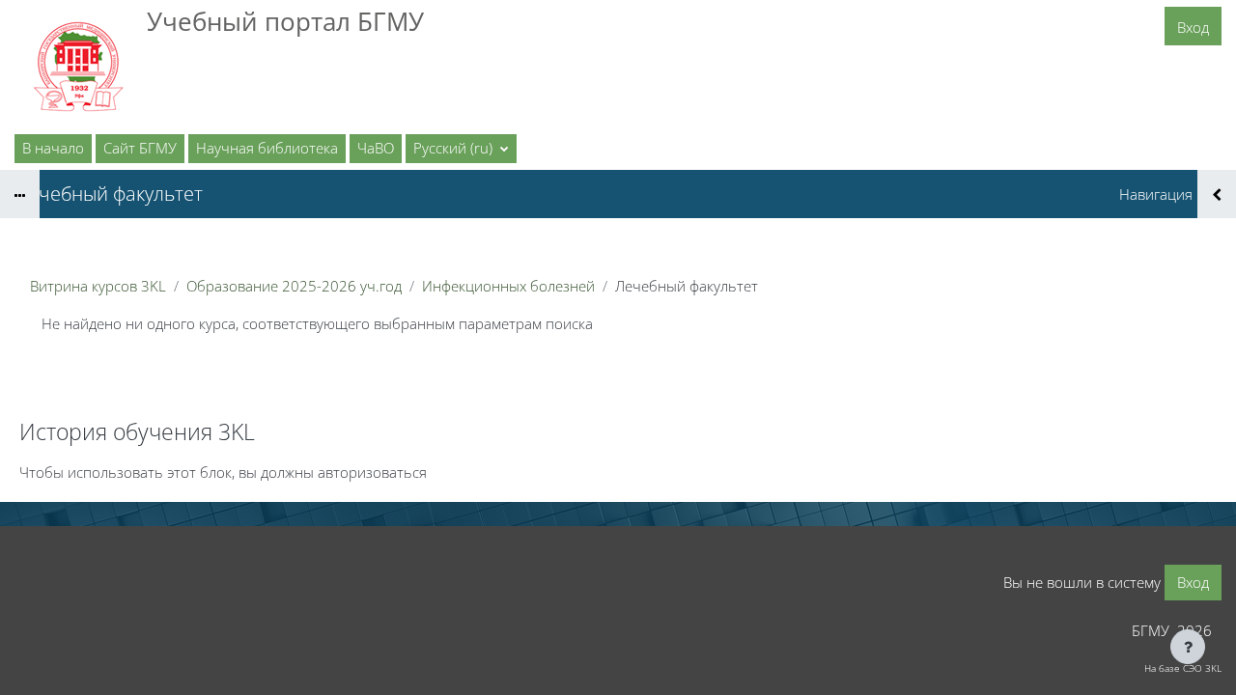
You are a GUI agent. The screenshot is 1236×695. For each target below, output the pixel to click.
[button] (461, 148)
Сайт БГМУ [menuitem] (140, 147)
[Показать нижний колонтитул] (1187, 646)
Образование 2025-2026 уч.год (294, 285)
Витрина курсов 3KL (98, 285)
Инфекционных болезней (508, 285)
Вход (1193, 27)
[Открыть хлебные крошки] (20, 194)
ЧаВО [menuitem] (375, 147)
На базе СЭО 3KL (1183, 668)
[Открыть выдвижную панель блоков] (1216, 194)
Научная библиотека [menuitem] (267, 147)
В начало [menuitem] (53, 147)
